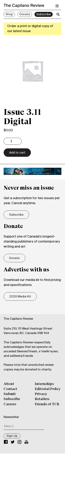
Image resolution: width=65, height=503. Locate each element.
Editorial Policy (47, 389)
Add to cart (17, 152)
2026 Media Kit (20, 296)
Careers (10, 404)
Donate (25, 14)
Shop (9, 14)
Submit (10, 394)
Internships (44, 384)
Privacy (41, 394)
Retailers (42, 399)
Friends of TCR (47, 404)
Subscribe (43, 14)
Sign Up (12, 436)
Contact (10, 389)
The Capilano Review (18, 319)
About (9, 384)
